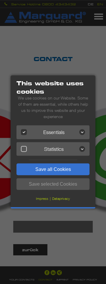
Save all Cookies (53, 169)
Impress (42, 198)
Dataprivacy (61, 198)
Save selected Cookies (53, 184)
